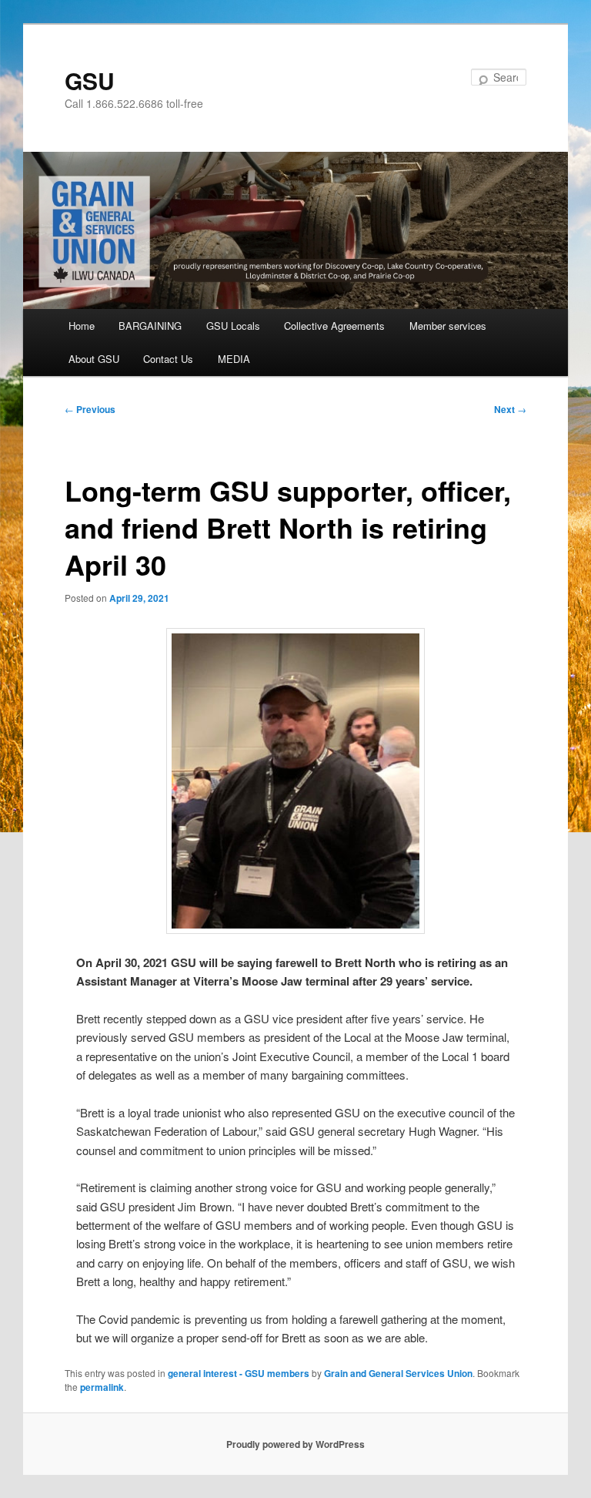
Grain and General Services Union (398, 1373)
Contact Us (168, 358)
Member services (447, 325)
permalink (102, 1387)
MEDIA (234, 358)
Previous (90, 409)
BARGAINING (150, 325)
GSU (90, 80)
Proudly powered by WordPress (295, 1444)
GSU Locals (233, 325)
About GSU (93, 358)
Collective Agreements (334, 325)
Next (510, 409)
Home (81, 325)
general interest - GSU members (238, 1373)
